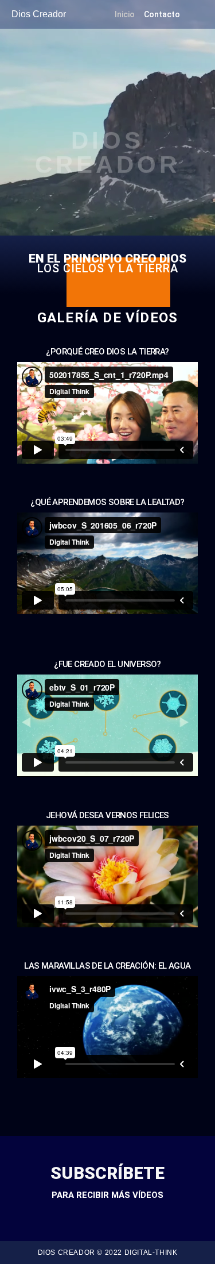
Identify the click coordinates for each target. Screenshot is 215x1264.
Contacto (162, 14)
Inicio (125, 14)
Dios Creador (38, 14)
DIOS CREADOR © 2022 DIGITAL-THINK (108, 1252)
